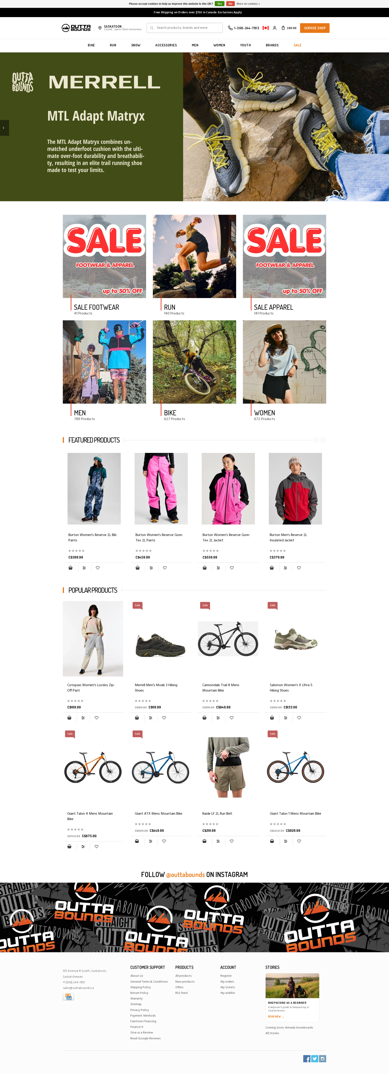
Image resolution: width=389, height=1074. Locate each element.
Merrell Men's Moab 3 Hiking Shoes (156, 688)
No (230, 3)
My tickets (227, 987)
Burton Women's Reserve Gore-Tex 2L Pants (159, 537)
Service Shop (315, 28)
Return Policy (139, 993)
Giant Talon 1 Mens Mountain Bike (295, 814)
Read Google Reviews (145, 1038)
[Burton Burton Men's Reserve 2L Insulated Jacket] (295, 489)
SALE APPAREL (273, 307)
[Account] (274, 27)
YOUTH (245, 45)
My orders (227, 981)
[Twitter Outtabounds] (314, 1058)
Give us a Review (141, 1032)
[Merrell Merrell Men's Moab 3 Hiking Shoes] (161, 701)
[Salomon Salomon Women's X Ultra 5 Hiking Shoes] (296, 701)
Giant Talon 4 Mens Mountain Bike (90, 816)
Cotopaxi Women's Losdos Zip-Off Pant (91, 688)
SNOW (135, 45)
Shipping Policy (140, 987)
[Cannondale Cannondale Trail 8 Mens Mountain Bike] (228, 701)
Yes (219, 3)
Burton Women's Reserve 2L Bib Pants (92, 537)
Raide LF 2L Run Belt (217, 814)
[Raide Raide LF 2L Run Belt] (228, 767)
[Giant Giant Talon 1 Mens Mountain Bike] (296, 824)
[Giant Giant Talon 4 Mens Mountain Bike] (93, 829)
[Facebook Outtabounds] (306, 1058)
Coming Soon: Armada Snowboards (289, 1027)
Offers (179, 987)
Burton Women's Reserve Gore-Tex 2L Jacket (226, 537)
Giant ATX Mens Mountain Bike (158, 814)
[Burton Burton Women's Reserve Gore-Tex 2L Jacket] (228, 489)
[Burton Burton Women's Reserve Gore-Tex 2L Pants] (161, 489)
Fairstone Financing (143, 1021)
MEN (195, 45)
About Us (136, 976)
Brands (272, 45)
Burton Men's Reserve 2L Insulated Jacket (288, 537)
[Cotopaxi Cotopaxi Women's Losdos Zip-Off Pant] (93, 639)
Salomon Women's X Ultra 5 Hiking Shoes (291, 688)
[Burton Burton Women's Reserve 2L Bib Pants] (94, 489)
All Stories (272, 1033)
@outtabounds (185, 874)
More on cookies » (248, 3)
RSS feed (181, 993)
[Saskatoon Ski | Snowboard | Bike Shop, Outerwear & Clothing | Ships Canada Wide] (76, 28)
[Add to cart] (70, 568)
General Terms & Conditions (149, 981)
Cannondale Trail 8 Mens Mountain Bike (220, 688)
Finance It (136, 1027)
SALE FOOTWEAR (96, 307)
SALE (297, 45)
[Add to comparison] (84, 568)
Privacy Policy (139, 1010)
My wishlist (227, 993)
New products (184, 981)
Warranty (136, 998)
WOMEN (219, 45)
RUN (113, 45)
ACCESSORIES (166, 45)
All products (183, 976)
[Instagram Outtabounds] (322, 1058)
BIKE (91, 45)
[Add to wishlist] (97, 568)
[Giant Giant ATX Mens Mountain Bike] (161, 824)
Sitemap (136, 1004)
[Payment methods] (68, 996)
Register (226, 976)
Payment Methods (143, 1015)
